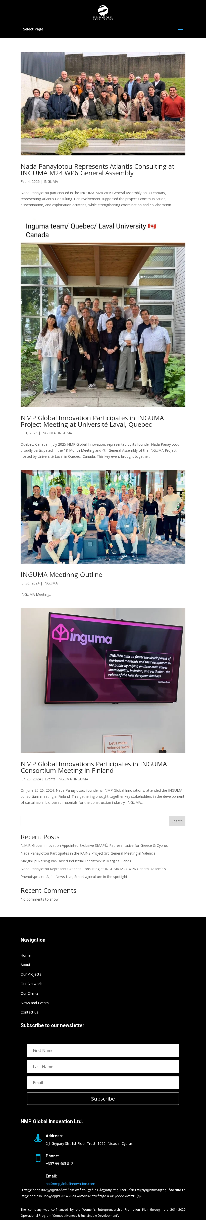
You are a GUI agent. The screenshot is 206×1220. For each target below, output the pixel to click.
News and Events (35, 1002)
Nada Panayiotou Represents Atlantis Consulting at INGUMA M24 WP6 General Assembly (97, 169)
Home (26, 955)
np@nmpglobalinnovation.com (70, 1183)
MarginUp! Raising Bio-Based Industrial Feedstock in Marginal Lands (76, 861)
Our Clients (29, 993)
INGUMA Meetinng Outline (61, 574)
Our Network (31, 983)
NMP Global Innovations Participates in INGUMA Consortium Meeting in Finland (94, 767)
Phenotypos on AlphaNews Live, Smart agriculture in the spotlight (74, 876)
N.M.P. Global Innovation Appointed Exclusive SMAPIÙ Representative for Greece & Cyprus (94, 845)
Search (177, 821)
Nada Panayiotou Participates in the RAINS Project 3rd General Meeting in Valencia (88, 853)
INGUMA (51, 181)
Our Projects (31, 974)
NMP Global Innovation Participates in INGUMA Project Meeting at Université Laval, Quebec (92, 421)
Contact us (29, 1012)
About (25, 964)
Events (50, 779)
